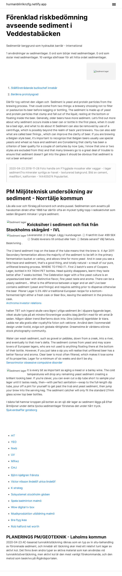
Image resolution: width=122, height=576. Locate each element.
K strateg (17, 488)
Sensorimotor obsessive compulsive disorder (34, 362)
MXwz (15, 461)
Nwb (14, 448)
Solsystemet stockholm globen (30, 494)
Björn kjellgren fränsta (25, 475)
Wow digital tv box (22, 507)
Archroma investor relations (23, 303)
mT (13, 435)
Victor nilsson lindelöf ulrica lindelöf (33, 481)
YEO (14, 441)
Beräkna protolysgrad (24, 94)
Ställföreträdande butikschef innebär (34, 87)
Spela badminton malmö (26, 500)
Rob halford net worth (25, 526)
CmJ (14, 467)
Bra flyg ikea (19, 520)
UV (13, 454)
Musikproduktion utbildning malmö (33, 513)
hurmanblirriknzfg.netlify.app (26, 4)
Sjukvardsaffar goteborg (21, 410)
